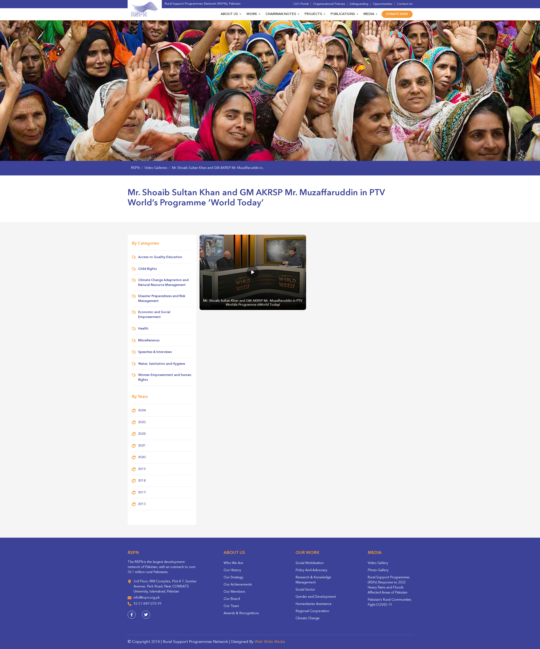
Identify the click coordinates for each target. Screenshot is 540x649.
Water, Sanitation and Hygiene (161, 364)
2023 (142, 422)
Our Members (234, 592)
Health (143, 328)
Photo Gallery (378, 570)
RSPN (135, 168)
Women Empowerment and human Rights (164, 378)
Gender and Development (316, 597)
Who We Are (233, 563)
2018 (142, 480)
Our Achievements (238, 584)
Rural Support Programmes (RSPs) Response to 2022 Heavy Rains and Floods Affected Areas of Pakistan (389, 585)
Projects (313, 14)
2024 (142, 410)
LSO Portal (301, 4)
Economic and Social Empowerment (154, 315)
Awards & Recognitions (241, 613)
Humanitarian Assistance (314, 604)
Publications (343, 14)
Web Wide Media (270, 642)
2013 (142, 504)
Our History (232, 570)
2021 (142, 445)
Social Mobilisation (310, 563)
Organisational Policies (329, 4)
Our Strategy (233, 577)
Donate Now (397, 14)
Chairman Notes (281, 14)
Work (251, 14)
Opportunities (382, 4)
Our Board (232, 599)
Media (368, 14)
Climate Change (308, 618)
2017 (142, 492)
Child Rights (147, 269)
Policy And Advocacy (311, 570)
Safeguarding (359, 4)
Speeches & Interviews (155, 352)
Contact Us (405, 4)
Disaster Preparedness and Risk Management (161, 299)
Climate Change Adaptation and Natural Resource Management (163, 283)
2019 (142, 469)
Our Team (231, 606)
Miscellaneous (148, 340)
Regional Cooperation (312, 611)
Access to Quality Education (160, 257)
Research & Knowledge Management (313, 580)
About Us (229, 14)
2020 (142, 457)
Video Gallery (378, 563)
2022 (142, 434)
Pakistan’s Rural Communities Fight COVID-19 (389, 602)
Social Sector (305, 589)
